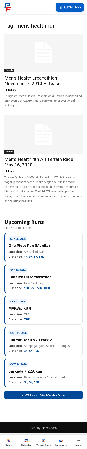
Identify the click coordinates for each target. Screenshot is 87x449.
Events (9, 70)
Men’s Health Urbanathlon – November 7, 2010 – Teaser (33, 80)
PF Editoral (10, 89)
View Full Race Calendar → (43, 395)
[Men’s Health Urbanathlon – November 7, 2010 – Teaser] (43, 53)
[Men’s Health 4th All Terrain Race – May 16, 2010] (43, 134)
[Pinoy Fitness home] (7, 7)
